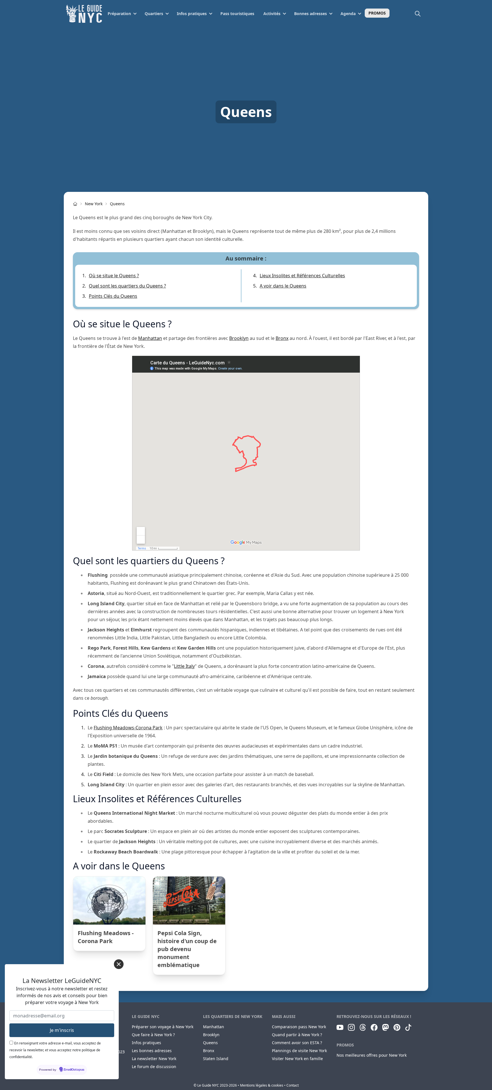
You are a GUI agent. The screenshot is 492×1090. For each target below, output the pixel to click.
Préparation (119, 13)
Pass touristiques (237, 13)
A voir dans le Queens (283, 286)
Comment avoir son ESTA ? (297, 1042)
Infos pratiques (192, 13)
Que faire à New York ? (153, 1034)
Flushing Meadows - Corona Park (106, 937)
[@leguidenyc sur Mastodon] (385, 1027)
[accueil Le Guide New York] (75, 204)
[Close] (119, 964)
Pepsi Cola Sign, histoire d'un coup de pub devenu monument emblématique (187, 949)
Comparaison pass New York (299, 1026)
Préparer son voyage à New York (162, 1026)
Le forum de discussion (154, 1066)
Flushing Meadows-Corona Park (128, 727)
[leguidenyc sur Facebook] (374, 1027)
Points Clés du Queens (113, 296)
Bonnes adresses (310, 13)
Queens (117, 203)
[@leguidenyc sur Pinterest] (396, 1027)
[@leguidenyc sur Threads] (362, 1027)
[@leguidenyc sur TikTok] (408, 1027)
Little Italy (184, 666)
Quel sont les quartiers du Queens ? (127, 286)
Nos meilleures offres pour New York (372, 1055)
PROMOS (377, 13)
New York (93, 203)
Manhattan (150, 338)
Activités (271, 13)
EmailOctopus (74, 1069)
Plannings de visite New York (299, 1050)
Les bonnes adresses (152, 1050)
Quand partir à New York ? (297, 1034)
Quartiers (154, 13)
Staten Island (215, 1058)
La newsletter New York (154, 1058)
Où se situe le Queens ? (114, 275)
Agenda (348, 13)
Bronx (282, 338)
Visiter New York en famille (297, 1058)
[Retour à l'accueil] (84, 14)
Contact (292, 1085)
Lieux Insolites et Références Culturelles (302, 275)
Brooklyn (239, 338)
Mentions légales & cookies (261, 1085)
